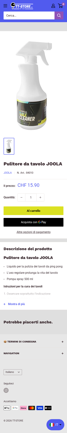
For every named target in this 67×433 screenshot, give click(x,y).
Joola (8, 172)
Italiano (10, 372)
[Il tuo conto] (53, 6)
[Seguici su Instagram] (6, 390)
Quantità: (9, 197)
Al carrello (33, 211)
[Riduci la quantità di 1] (21, 197)
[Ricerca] (58, 15)
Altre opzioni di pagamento (34, 232)
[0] (60, 6)
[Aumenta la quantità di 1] (40, 197)
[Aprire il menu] (5, 5)
